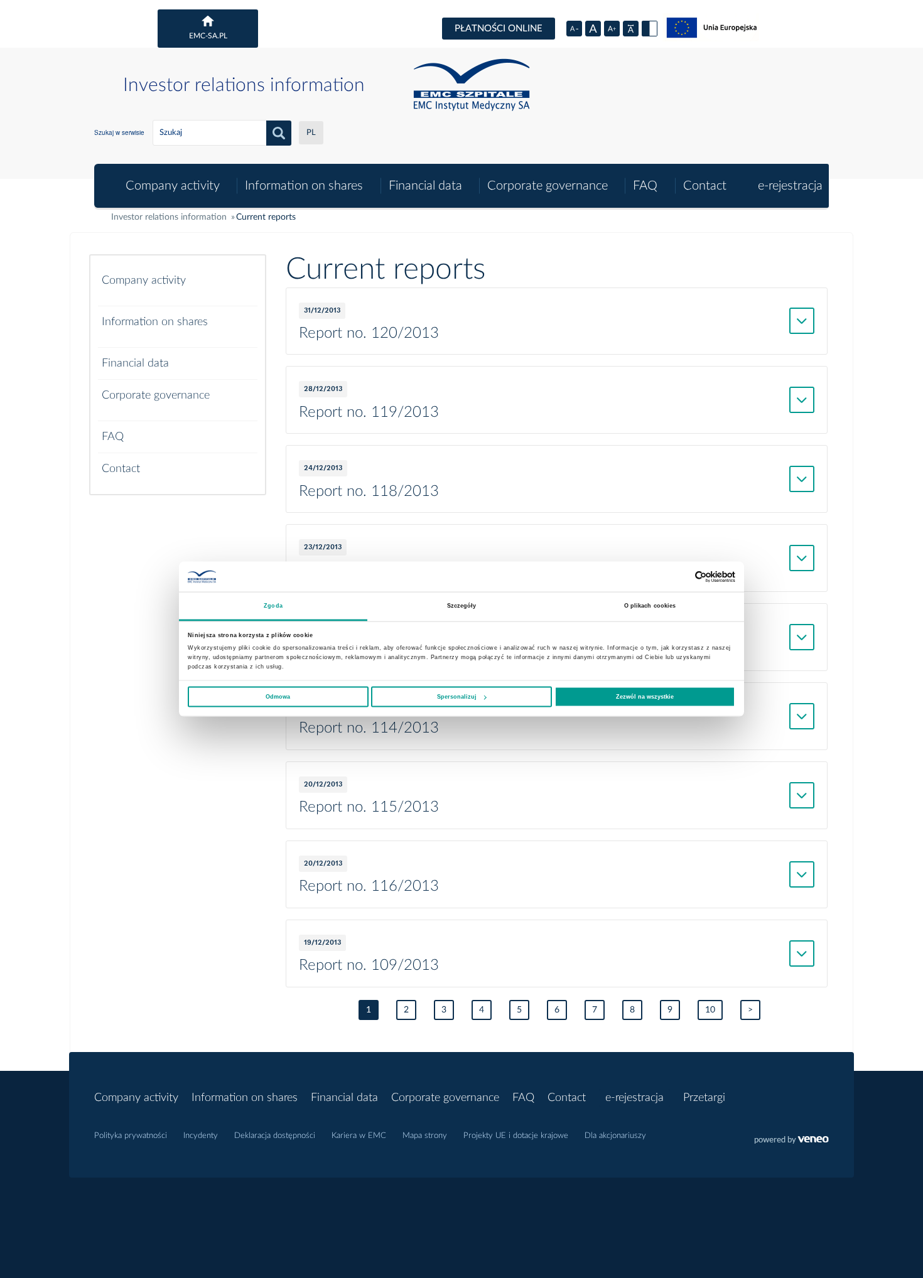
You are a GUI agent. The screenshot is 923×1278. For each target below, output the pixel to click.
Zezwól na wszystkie (645, 697)
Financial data (425, 186)
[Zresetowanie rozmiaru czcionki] (593, 28)
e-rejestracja (790, 186)
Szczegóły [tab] (462, 606)
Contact (704, 186)
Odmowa (278, 697)
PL (311, 133)
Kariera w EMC (359, 1136)
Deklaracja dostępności (274, 1136)
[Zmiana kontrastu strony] (649, 28)
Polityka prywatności (130, 1136)
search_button (278, 133)
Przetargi (704, 1097)
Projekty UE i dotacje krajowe (515, 1136)
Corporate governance (547, 186)
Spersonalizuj (457, 697)
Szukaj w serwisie (119, 132)
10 (710, 1010)
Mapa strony (424, 1136)
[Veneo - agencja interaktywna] (791, 1141)
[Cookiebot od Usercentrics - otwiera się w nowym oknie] (680, 577)
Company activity (173, 186)
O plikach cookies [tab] (650, 606)
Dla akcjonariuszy (615, 1136)
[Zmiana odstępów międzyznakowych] (631, 28)
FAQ (645, 186)
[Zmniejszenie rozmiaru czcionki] (574, 28)
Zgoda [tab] (273, 606)
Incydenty (200, 1136)
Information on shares (304, 186)
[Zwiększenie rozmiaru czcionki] (612, 28)
